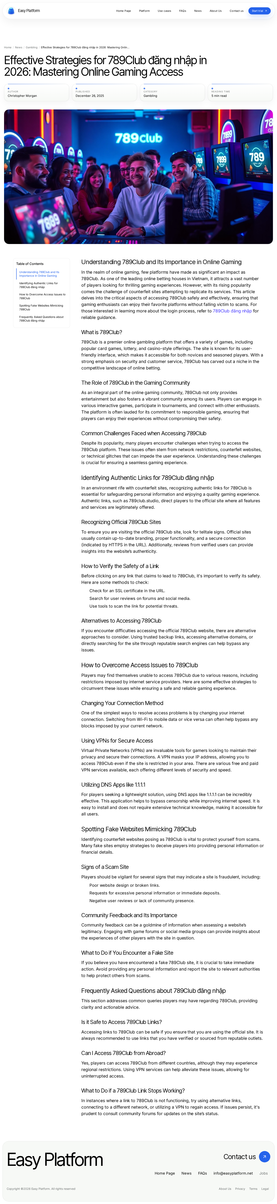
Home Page (165, 1173)
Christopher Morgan (22, 96)
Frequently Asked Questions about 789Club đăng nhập (41, 318)
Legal (265, 1188)
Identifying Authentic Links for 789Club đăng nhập (38, 285)
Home (8, 47)
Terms (253, 1188)
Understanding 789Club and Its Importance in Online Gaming (39, 274)
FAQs (202, 1173)
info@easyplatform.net (233, 1173)
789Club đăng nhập (232, 310)
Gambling (32, 47)
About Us (225, 1188)
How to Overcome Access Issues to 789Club (42, 296)
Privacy (240, 1188)
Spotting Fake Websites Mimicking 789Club (41, 307)
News (18, 47)
